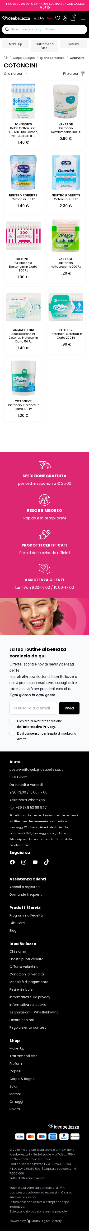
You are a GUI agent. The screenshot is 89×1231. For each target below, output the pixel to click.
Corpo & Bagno (24, 58)
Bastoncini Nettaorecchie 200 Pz (66, 265)
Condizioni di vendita (26, 974)
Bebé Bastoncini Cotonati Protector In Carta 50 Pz (23, 337)
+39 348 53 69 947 (31, 807)
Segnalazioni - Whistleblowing (34, 1012)
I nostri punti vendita (26, 959)
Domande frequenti (25, 894)
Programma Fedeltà (26, 915)
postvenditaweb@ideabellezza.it (36, 769)
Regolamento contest (27, 1027)
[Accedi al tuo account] (65, 18)
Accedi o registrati (24, 886)
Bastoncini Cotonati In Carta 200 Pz (66, 336)
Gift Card (17, 923)
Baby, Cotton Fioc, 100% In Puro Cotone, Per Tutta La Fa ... (23, 132)
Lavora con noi (21, 1019)
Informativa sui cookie (27, 1004)
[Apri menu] (83, 18)
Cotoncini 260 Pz (66, 199)
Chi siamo (17, 951)
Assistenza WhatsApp (27, 800)
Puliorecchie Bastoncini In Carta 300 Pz (23, 266)
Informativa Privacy (39, 727)
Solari (13, 1086)
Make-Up (15, 44)
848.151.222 (18, 777)
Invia (69, 708)
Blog (12, 930)
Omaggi (16, 1101)
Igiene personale (52, 58)
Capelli (15, 1071)
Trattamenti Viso (44, 46)
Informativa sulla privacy (29, 997)
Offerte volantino (23, 966)
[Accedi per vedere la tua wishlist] (58, 18)
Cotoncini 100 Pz (23, 199)
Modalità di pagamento (28, 981)
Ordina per (13, 73)
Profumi (73, 44)
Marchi (15, 1094)
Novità (14, 1109)
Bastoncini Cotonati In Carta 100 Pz (23, 407)
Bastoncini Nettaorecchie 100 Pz (65, 130)
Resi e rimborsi (21, 989)
